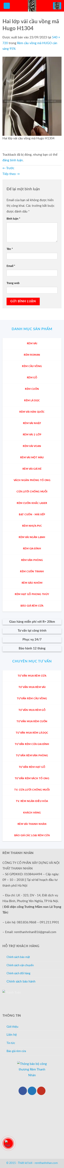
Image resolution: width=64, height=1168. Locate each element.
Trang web (13, 283)
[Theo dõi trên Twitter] (32, 1091)
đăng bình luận (12, 160)
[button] (7, 6)
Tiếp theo (11, 174)
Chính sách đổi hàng (18, 973)
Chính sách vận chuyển (20, 965)
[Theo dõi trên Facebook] (23, 1091)
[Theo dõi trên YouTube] (41, 1091)
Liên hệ (12, 1034)
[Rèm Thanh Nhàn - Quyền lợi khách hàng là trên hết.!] (32, 6)
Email (11, 266)
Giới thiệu (12, 1026)
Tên (10, 249)
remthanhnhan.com (46, 1163)
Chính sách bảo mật (18, 957)
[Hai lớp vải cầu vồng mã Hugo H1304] (32, 96)
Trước (8, 168)
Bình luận (13, 218)
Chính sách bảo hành (21, 981)
